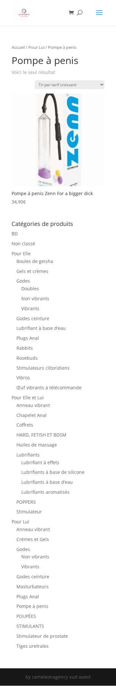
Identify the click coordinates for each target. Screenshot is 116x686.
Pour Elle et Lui (28, 397)
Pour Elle (21, 253)
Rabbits (24, 348)
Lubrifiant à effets (40, 462)
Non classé (23, 243)
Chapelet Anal (31, 415)
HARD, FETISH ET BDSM (41, 435)
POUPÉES (26, 616)
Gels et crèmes (32, 271)
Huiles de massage (36, 445)
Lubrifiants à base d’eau (47, 482)
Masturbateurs (32, 586)
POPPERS (26, 502)
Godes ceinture (32, 318)
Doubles (30, 288)
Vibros (23, 378)
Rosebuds (27, 358)
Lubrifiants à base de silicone (52, 472)
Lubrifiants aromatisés (45, 492)
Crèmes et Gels (32, 539)
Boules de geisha (34, 261)
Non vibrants (35, 298)
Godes (23, 281)
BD (15, 233)
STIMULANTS (30, 626)
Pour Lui (36, 47)
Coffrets (24, 425)
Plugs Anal (27, 338)
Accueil (18, 47)
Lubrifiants (28, 455)
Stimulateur (29, 512)
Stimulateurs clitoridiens (43, 368)
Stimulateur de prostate (42, 636)
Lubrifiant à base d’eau (41, 328)
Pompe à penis (32, 606)
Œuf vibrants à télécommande (49, 387)
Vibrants (30, 308)
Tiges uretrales (32, 646)
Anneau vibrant (33, 405)
